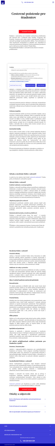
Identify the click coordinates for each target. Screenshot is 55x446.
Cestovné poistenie (15, 384)
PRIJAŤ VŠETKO (41, 85)
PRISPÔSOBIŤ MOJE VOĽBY (15, 85)
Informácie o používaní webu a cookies (19, 81)
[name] (53, 2)
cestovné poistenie (35, 177)
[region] (27, 76)
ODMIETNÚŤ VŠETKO (30, 85)
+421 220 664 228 (28, 441)
